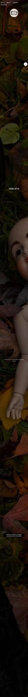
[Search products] (26, 64)
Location (15, 2)
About (8, 2)
